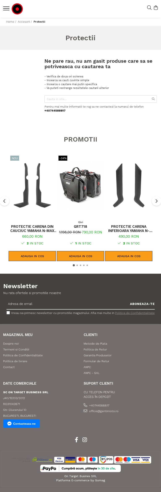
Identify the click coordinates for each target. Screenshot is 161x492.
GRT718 (80, 226)
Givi (80, 222)
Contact (9, 367)
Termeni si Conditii (16, 349)
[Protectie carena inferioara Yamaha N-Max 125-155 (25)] (128, 185)
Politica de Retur (95, 349)
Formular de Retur (96, 361)
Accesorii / (25, 21)
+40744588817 (98, 405)
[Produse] (6, 10)
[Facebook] (76, 440)
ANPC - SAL (92, 373)
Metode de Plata (95, 343)
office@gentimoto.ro (103, 411)
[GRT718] (80, 185)
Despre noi (11, 343)
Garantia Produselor (98, 355)
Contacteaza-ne (24, 423)
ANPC (87, 367)
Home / (11, 21)
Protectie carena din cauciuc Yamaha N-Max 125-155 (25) (32, 228)
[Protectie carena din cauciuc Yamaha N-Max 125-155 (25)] (32, 185)
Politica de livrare (15, 361)
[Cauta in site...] (149, 7)
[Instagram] (84, 440)
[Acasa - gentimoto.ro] (28, 9)
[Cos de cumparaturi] (155, 7)
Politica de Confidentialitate (135, 313)
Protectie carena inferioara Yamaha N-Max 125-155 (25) (128, 228)
